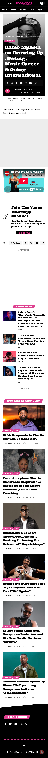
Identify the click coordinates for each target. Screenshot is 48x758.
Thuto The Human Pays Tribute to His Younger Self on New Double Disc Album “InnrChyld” (31, 373)
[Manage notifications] (42, 752)
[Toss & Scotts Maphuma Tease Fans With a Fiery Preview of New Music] (9, 339)
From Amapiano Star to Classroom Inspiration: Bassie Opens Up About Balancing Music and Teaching (22, 485)
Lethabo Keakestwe (13, 443)
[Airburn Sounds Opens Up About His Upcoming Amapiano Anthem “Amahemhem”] (24, 665)
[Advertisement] (24, 143)
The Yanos (18, 89)
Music (20, 347)
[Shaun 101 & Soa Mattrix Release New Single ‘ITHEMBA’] (9, 356)
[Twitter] (10, 724)
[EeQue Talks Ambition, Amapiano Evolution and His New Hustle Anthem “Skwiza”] (24, 614)
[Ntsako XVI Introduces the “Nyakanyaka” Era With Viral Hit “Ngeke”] (24, 567)
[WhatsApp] (26, 724)
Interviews (9, 41)
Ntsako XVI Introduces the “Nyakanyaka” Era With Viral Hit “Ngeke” (24, 587)
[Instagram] (21, 724)
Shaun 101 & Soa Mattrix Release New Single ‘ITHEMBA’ (31, 356)
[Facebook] (5, 724)
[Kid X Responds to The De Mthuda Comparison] (24, 418)
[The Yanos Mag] (24, 3)
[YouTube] (16, 724)
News (20, 330)
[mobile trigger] (5, 3)
